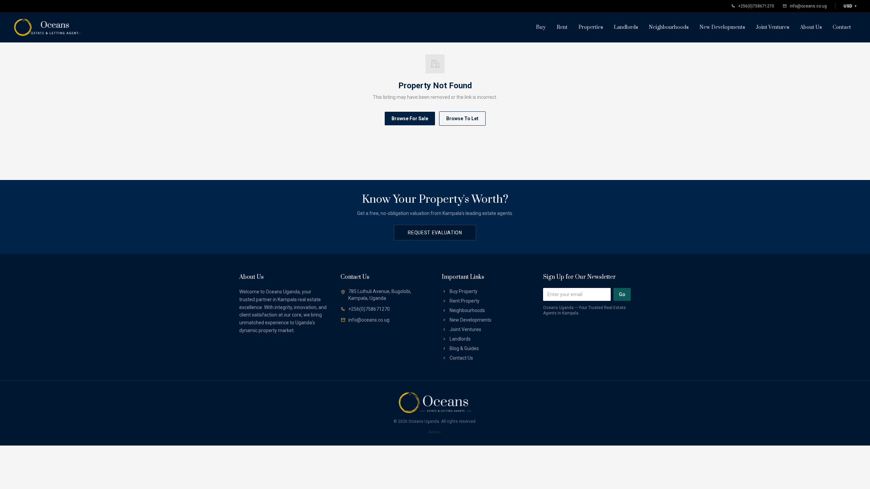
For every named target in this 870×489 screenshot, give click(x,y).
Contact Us (461, 358)
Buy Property (463, 291)
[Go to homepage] (48, 27)
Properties (590, 27)
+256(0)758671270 (756, 6)
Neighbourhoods (669, 27)
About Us (811, 27)
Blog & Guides (464, 348)
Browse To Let (462, 118)
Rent (562, 27)
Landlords (626, 27)
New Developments (722, 27)
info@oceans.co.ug (808, 6)
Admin (435, 432)
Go (622, 294)
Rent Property (465, 301)
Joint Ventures (772, 27)
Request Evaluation (435, 232)
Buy (541, 27)
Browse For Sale (410, 118)
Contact (842, 27)
